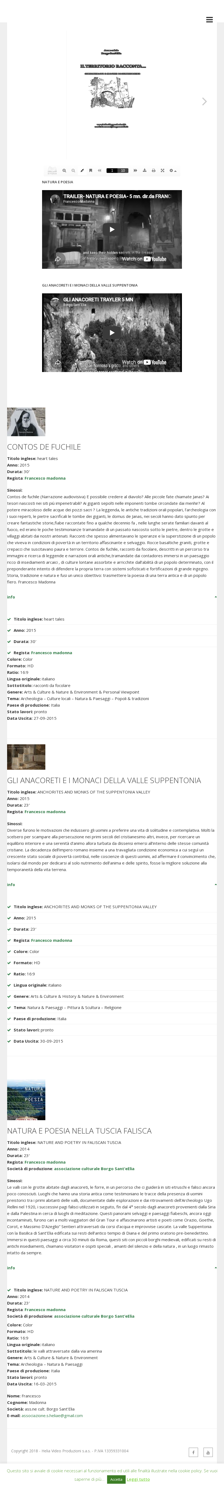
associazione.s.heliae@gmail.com (52, 1415)
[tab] (112, 597)
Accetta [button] (116, 1479)
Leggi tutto (138, 1479)
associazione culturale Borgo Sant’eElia (94, 1168)
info (11, 597)
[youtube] (208, 1452)
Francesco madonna (45, 478)
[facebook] (193, 1452)
